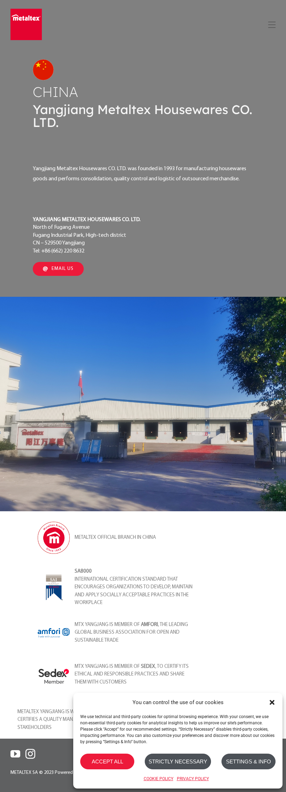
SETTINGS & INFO (248, 761)
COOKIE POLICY (158, 778)
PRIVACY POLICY (193, 778)
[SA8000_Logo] (54, 574)
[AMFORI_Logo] (54, 631)
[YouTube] (15, 754)
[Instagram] (30, 754)
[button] (272, 702)
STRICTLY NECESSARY (178, 761)
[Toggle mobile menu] (271, 23)
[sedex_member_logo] (54, 661)
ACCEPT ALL (107, 761)
